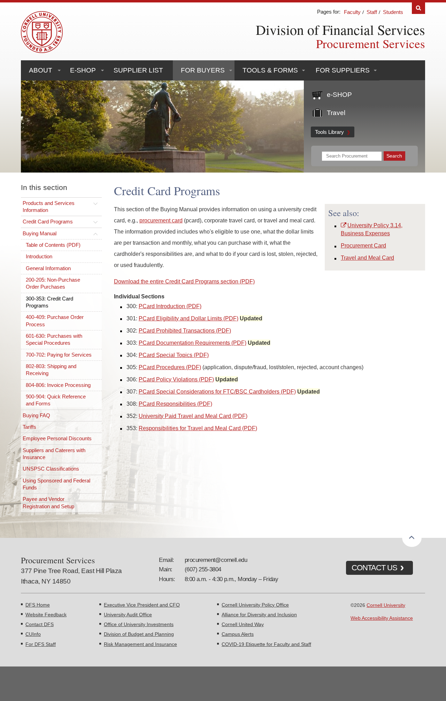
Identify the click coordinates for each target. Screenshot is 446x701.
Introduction (39, 256)
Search (418, 8)
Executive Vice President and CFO (142, 605)
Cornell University (386, 605)
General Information (48, 268)
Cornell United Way (243, 624)
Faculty (352, 12)
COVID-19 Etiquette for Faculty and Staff (266, 644)
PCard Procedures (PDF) (170, 367)
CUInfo (33, 634)
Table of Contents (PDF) (53, 245)
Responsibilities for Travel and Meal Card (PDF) (198, 428)
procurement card (161, 220)
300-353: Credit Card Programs (49, 302)
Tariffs (29, 427)
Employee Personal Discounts (57, 438)
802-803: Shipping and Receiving (51, 369)
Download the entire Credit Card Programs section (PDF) (184, 281)
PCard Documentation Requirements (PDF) (192, 343)
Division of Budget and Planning (139, 634)
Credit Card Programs (48, 221)
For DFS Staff (40, 644)
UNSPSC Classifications (51, 469)
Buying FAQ (36, 415)
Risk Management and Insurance (140, 644)
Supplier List (138, 70)
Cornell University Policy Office (255, 605)
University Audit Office (128, 614)
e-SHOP (83, 70)
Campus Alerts (238, 634)
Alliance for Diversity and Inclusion (259, 614)
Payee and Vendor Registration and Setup (48, 502)
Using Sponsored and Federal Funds (56, 484)
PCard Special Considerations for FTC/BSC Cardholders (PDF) (217, 391)
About (40, 70)
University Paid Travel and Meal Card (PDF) (193, 416)
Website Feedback (46, 614)
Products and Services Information (49, 206)
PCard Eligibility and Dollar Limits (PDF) (188, 318)
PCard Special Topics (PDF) (174, 355)
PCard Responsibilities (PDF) (175, 404)
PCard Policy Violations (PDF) (176, 379)
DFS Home (37, 605)
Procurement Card (363, 245)
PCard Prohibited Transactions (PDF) (185, 330)
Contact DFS (39, 624)
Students (393, 12)
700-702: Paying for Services (59, 355)
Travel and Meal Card (367, 257)
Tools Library (329, 132)
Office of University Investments (139, 624)
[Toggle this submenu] (95, 203)
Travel (336, 112)
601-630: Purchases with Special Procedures (54, 339)
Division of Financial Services (340, 29)
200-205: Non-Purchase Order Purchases (53, 283)
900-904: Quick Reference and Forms (56, 400)
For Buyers (203, 70)
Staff (372, 12)
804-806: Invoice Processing (58, 385)
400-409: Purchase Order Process (55, 320)
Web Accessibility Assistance (382, 618)
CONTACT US (374, 567)
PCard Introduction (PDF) (170, 306)
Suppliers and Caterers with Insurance (54, 453)
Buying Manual (39, 233)
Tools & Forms (270, 70)
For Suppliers (343, 70)
